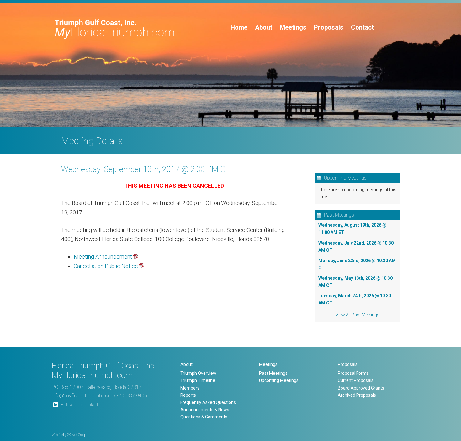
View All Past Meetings (357, 314)
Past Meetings (273, 373)
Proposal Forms (353, 373)
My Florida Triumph (115, 29)
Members (189, 387)
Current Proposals (356, 380)
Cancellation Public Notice (106, 266)
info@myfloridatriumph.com (82, 396)
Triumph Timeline (197, 380)
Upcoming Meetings (279, 380)
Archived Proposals (357, 395)
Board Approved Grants (361, 387)
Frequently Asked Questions (208, 402)
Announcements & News (204, 409)
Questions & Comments (203, 416)
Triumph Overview (198, 373)
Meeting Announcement (103, 256)
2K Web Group (76, 435)
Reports (188, 395)
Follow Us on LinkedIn (81, 404)
